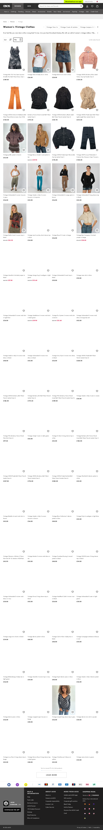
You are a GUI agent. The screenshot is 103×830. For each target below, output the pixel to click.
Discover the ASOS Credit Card (71, 811)
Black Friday (67, 804)
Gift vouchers (68, 798)
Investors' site (49, 804)
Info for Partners (68, 807)
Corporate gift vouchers (70, 801)
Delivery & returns (32, 803)
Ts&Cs (89, 827)
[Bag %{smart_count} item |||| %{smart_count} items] (97, 6)
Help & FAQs (89, 1)
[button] (85, 804)
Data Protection (31, 815)
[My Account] (87, 6)
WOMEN (17, 6)
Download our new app (73, 1)
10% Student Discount (33, 809)
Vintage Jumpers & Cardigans (90, 27)
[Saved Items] (92, 6)
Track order (30, 800)
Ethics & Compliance (33, 818)
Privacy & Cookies (81, 827)
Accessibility (96, 827)
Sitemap (29, 812)
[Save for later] (23, 70)
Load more (51, 775)
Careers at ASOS (51, 798)
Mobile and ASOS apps (71, 795)
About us (48, 795)
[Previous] (43, 27)
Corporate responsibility (52, 801)
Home (5, 22)
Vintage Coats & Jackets (69, 27)
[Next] (97, 27)
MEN (29, 6)
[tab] (6, 11)
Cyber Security (50, 807)
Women (12, 22)
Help (28, 797)
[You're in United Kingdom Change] (97, 1)
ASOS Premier (31, 806)
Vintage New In (52, 27)
